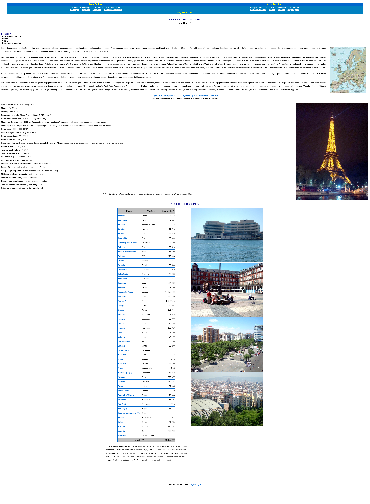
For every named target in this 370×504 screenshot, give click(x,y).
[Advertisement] (185, 471)
